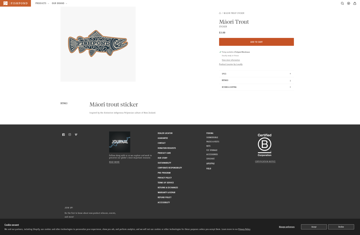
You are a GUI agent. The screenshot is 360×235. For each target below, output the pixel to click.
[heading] (42, 3)
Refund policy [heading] (164, 197)
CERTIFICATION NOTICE (265, 161)
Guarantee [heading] (163, 138)
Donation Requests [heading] (167, 148)
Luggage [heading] (210, 158)
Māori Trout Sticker (234, 13)
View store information (231, 60)
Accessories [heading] (212, 154)
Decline (341, 226)
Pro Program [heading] (164, 173)
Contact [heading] (162, 143)
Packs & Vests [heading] (212, 141)
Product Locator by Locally (231, 64)
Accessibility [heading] (164, 202)
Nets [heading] (208, 146)
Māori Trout (234, 21)
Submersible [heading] (212, 137)
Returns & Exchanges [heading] (168, 187)
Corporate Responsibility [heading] (170, 167)
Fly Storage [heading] (211, 150)
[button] (355, 3)
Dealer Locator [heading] (165, 133)
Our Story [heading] (162, 158)
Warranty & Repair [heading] (166, 192)
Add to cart (256, 42)
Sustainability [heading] (164, 163)
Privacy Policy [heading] (165, 177)
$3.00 (222, 32)
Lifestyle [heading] (210, 163)
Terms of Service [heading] (166, 182)
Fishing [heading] (209, 133)
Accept (313, 226)
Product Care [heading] (164, 153)
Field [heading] (208, 168)
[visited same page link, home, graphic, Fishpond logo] (15, 3)
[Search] (342, 3)
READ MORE (114, 162)
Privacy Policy (244, 229)
